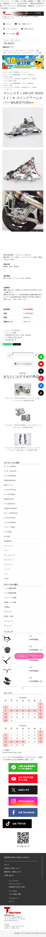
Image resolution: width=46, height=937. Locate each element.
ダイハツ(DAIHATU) (11, 513)
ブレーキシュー (9, 560)
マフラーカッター (14, 53)
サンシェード (8, 546)
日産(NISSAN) (9, 499)
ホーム (8, 24)
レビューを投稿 (10, 333)
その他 (6, 578)
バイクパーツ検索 (10, 597)
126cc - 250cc (8, 77)
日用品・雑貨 (8, 616)
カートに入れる (24, 363)
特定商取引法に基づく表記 (17, 887)
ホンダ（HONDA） (10, 466)
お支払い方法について (12, 868)
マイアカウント (13, 898)
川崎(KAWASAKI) (10, 480)
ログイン (11, 901)
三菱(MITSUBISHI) (10, 508)
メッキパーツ (8, 89)
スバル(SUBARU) (10, 522)
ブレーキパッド (21, 50)
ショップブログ (11, 29)
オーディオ (8, 612)
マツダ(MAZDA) (9, 504)
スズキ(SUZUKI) (9, 518)
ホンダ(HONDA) (9, 494)
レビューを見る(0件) (12, 330)
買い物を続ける (10, 340)
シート (6, 574)
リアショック (8, 564)
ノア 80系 (37, 53)
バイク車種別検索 (14, 75)
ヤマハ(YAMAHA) (14, 72)
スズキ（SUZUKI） (10, 471)
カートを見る (12, 34)
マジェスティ (26, 72)
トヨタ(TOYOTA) (10, 490)
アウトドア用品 (9, 527)
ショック (7, 569)
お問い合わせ (28, 29)
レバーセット (8, 621)
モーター (31, 50)
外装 (37, 50)
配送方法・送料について (13, 872)
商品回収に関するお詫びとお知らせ (16, 857)
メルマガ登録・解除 (15, 894)
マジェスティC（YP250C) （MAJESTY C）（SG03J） (21, 79)
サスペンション (8, 50)
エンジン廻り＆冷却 (10, 81)
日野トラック (8, 485)
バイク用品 (8, 532)
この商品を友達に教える (14, 337)
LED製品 (7, 607)
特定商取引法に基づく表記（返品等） (18, 335)
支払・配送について (25, 24)
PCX (4, 53)
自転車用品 (8, 541)
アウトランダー (27, 53)
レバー (6, 550)
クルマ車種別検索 (10, 593)
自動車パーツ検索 (10, 602)
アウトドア (8, 626)
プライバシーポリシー (15, 884)
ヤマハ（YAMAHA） (28, 75)
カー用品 (7, 536)
